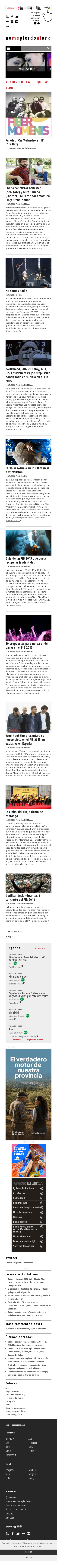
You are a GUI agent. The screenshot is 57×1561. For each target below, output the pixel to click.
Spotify (31, 1478)
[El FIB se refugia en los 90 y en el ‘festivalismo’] (28, 464)
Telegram (32, 1474)
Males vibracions (22, 1236)
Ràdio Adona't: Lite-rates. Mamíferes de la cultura (25, 1229)
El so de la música (22, 1212)
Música (27, 204)
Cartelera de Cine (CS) (15, 1394)
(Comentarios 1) (34, 248)
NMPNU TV (10, 1438)
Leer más (29, 1557)
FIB (25, 385)
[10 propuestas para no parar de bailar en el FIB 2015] (28, 639)
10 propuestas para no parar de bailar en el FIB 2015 (27, 645)
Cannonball (19, 1198)
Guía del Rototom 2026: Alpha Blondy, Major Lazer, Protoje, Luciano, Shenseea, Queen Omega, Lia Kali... (27, 1282)
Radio (8, 1404)
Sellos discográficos (14, 1414)
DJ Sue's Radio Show (23, 1188)
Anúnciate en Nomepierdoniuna (19, 1501)
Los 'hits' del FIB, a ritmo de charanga (24, 814)
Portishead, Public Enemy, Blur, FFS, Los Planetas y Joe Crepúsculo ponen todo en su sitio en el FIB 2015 (28, 375)
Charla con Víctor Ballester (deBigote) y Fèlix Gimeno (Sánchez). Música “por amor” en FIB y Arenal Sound (28, 194)
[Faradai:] (28, 136)
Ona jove (17, 1217)
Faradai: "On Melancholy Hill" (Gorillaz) (25, 142)
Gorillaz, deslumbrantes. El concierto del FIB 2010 (23, 897)
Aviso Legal (10, 1517)
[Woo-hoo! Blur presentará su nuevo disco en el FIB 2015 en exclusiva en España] (28, 732)
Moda (30, 1446)
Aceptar (28, 1552)
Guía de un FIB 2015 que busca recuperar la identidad (26, 560)
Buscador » (40, 948)
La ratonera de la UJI (24, 1241)
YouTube (9, 1474)
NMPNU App (11, 1526)
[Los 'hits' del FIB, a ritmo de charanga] (28, 808)
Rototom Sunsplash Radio (26, 1207)
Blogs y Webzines (13, 1391)
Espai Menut (11, 1455)
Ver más (16, 1039)
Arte (8, 1388)
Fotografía (10, 1401)
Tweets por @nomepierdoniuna (19, 1262)
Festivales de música (14, 1397)
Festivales (20, 204)
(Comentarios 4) (41, 920)
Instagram (10, 1470)
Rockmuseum (20, 1202)
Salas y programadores (15, 1411)
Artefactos (19, 1193)
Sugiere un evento (35, 1039)
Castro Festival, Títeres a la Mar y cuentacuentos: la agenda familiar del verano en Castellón (29, 1305)
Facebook (32, 1470)
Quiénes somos (12, 1497)
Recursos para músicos (15, 1407)
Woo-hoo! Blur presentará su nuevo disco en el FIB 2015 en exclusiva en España (25, 739)
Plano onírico (20, 1222)
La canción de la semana (26, 148)
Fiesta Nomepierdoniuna (16, 1505)
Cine (7, 1442)
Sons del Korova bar (23, 1246)
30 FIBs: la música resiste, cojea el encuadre (27, 1328)
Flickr (8, 1478)
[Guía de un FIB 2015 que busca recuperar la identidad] (28, 554)
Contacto (9, 1513)
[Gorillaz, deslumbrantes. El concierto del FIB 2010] (28, 892)
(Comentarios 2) (13, 331)
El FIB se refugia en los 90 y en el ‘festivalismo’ (27, 470)
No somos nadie (16, 291)
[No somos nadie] (28, 287)
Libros (8, 1446)
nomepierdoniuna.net (15, 1424)
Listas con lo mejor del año (17, 1509)
